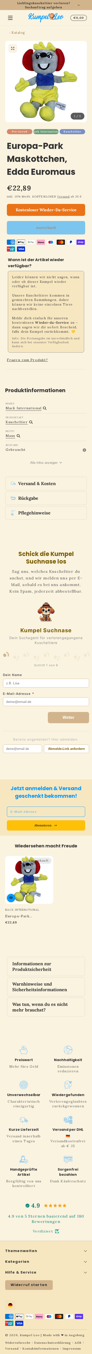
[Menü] (10, 18)
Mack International (46, 131)
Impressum (72, 1348)
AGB (78, 1342)
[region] (46, 5)
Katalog (18, 32)
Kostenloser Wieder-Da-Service (46, 209)
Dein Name (12, 675)
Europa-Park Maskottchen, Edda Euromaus (23, 916)
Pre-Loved (19, 131)
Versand (63, 196)
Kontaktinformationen (40, 1348)
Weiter (68, 717)
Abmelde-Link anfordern (66, 749)
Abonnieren (43, 825)
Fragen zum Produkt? (27, 360)
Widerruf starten (29, 1284)
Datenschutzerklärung (52, 1342)
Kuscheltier (72, 131)
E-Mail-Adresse (18, 694)
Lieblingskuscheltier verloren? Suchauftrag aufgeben (43, 5)
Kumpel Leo (30, 1335)
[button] (78, 18)
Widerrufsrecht (17, 1342)
